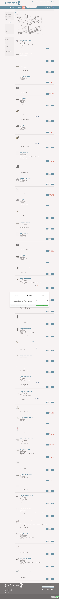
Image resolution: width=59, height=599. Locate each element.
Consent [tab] (16, 295)
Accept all (42, 305)
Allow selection (29, 305)
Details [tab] (43, 295)
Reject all (16, 305)
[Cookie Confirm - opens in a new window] (45, 293)
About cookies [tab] (29, 295)
